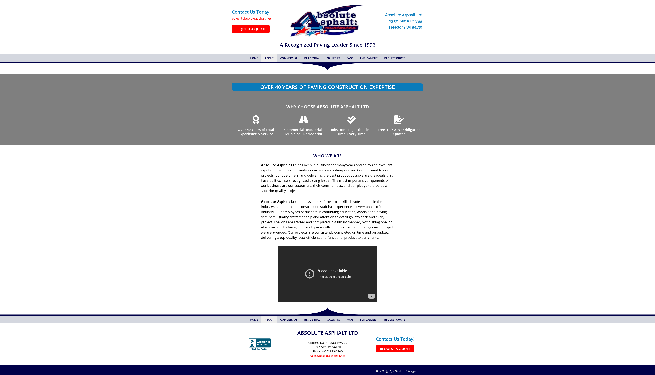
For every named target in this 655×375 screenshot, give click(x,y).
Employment (368, 58)
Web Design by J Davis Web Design (396, 371)
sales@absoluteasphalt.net (251, 18)
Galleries (333, 58)
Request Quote (394, 58)
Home (254, 58)
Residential (312, 58)
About (269, 58)
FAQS (350, 58)
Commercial (288, 58)
